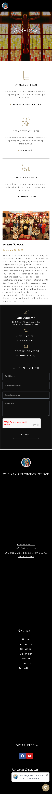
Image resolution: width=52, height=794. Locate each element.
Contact (26, 663)
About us (26, 644)
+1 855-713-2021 (26, 544)
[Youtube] (29, 756)
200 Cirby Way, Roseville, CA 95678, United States (26, 323)
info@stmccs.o (25, 548)
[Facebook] (22, 756)
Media (26, 658)
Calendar (26, 653)
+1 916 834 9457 (26, 340)
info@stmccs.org (26, 355)
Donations (26, 668)
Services (26, 649)
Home (26, 639)
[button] (46, 6)
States (30, 556)
